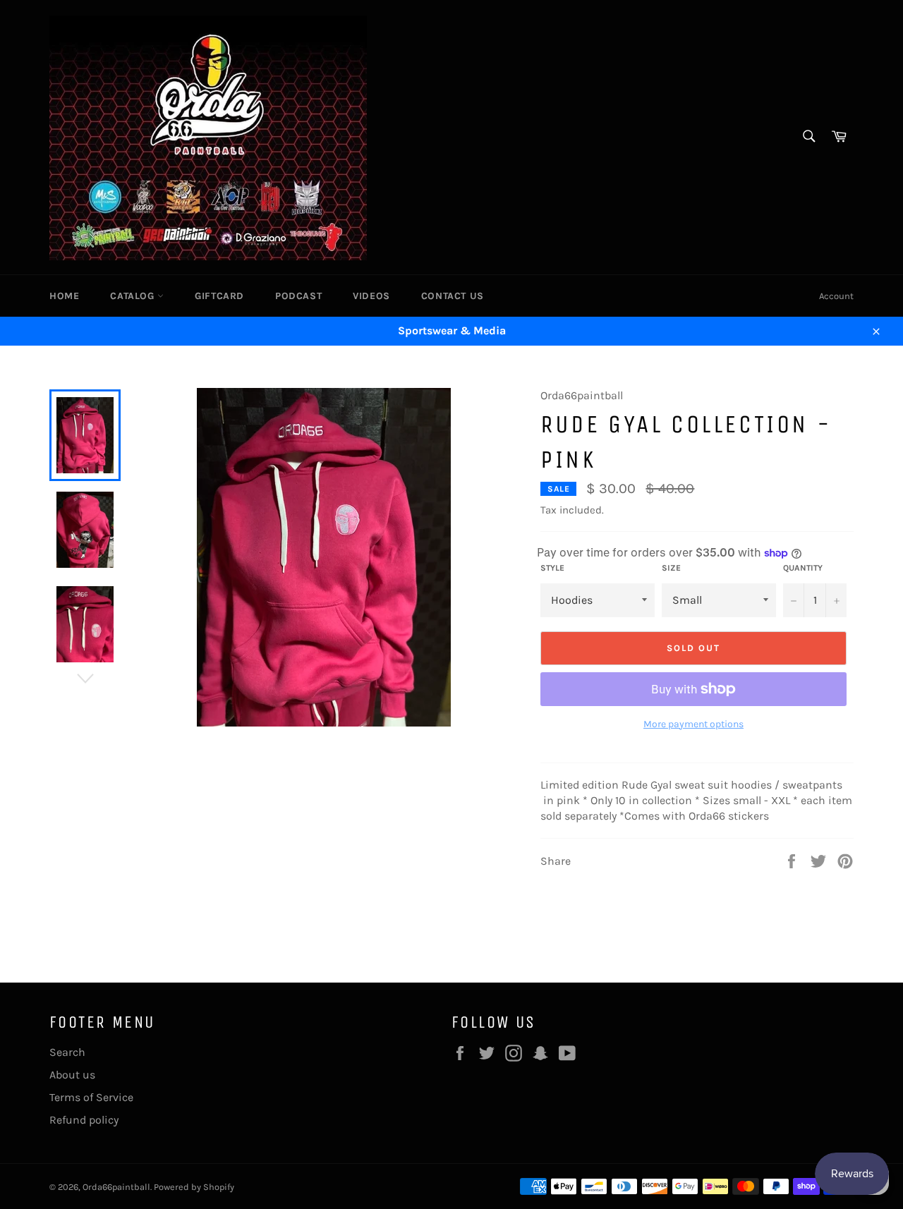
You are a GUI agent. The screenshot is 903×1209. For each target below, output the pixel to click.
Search (67, 1052)
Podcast (298, 296)
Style (552, 568)
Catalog (133, 296)
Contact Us (452, 296)
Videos (371, 296)
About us (72, 1074)
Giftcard (219, 296)
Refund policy (84, 1119)
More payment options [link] (693, 724)
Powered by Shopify (194, 1186)
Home (64, 296)
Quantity (803, 568)
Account (836, 296)
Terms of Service (91, 1097)
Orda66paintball (116, 1186)
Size (671, 568)
